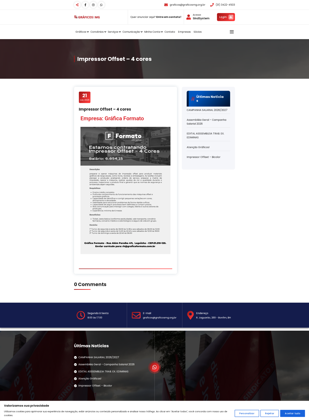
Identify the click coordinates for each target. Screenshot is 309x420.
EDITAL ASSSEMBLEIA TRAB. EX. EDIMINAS (205, 135)
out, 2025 (84, 97)
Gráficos (80, 32)
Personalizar (246, 413)
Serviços (113, 32)
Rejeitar (269, 413)
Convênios (97, 32)
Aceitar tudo (292, 413)
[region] (154, 410)
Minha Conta (152, 32)
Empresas (184, 32)
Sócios (198, 32)
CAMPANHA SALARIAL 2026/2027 (207, 110)
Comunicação (131, 32)
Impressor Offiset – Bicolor (203, 157)
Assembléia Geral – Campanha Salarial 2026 (206, 122)
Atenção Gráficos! (198, 147)
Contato (169, 32)
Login (223, 17)
